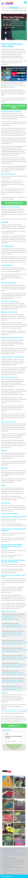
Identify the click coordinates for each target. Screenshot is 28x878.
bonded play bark (14, 85)
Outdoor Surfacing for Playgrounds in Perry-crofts (14, 856)
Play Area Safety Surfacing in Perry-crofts (13, 859)
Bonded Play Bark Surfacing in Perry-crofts (13, 853)
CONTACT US (14, 726)
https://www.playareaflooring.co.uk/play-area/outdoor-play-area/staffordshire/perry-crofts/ (12, 634)
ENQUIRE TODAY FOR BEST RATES (14, 107)
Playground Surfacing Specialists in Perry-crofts (13, 849)
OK (20, 741)
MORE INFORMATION (14, 203)
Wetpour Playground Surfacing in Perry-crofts (14, 874)
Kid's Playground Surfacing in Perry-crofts (13, 852)
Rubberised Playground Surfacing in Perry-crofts (13, 868)
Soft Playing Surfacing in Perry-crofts (12, 864)
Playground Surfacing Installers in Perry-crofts (14, 861)
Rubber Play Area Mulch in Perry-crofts (12, 863)
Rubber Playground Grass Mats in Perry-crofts (13, 871)
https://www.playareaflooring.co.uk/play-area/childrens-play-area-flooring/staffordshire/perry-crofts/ (12, 617)
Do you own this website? (10, 741)
